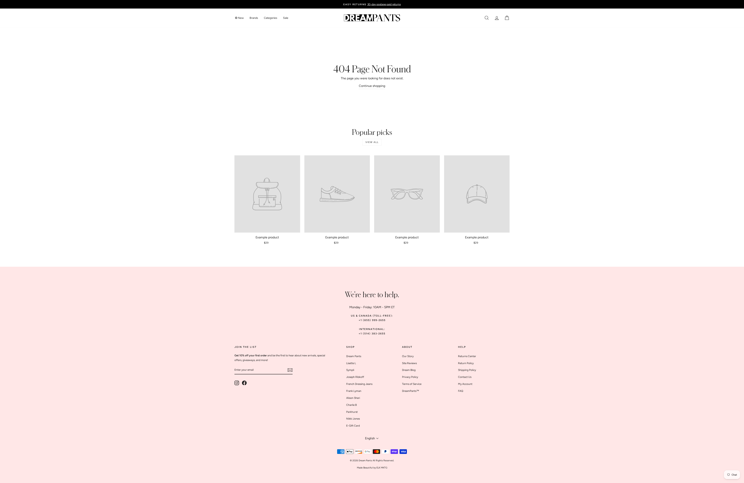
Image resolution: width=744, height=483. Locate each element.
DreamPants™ (410, 390)
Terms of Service (411, 383)
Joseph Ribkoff (355, 376)
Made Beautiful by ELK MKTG (372, 467)
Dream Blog (409, 369)
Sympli (350, 369)
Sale (285, 18)
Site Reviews (409, 363)
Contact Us (464, 376)
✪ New (239, 18)
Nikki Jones (353, 418)
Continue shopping (372, 86)
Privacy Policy (410, 376)
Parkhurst (352, 411)
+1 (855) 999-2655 (372, 320)
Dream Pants (353, 356)
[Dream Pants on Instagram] (236, 382)
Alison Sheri (353, 397)
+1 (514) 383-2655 (372, 333)
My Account (465, 383)
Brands (254, 18)
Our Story (408, 356)
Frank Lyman (353, 390)
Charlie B (351, 404)
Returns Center (467, 356)
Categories (270, 18)
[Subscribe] (290, 370)
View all (371, 142)
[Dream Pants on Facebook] (244, 382)
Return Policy (466, 363)
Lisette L (351, 363)
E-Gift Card (353, 425)
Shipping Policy (467, 369)
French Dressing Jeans (359, 383)
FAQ (460, 390)
